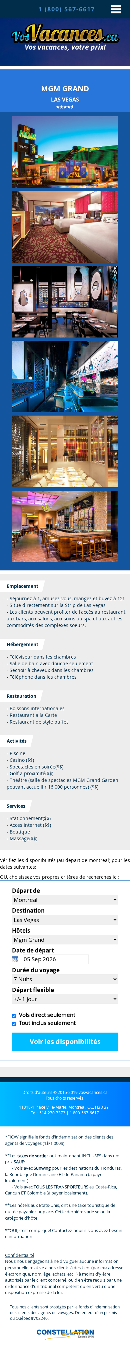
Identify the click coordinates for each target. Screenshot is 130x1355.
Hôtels (21, 930)
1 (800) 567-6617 (66, 9)
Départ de (26, 891)
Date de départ (33, 950)
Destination (28, 910)
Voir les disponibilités (65, 1041)
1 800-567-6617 (84, 1112)
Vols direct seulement (45, 1015)
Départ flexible (33, 990)
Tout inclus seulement (46, 1023)
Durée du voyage (36, 970)
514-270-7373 (52, 1112)
